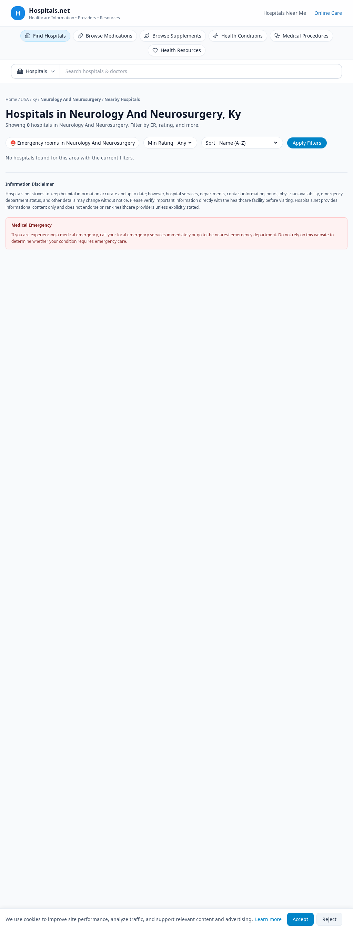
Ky (34, 99)
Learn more (268, 919)
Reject (329, 919)
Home (11, 99)
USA (25, 99)
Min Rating (160, 143)
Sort (210, 143)
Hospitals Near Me (284, 13)
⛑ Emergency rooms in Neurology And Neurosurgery (72, 143)
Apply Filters (307, 143)
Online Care (328, 13)
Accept (300, 919)
